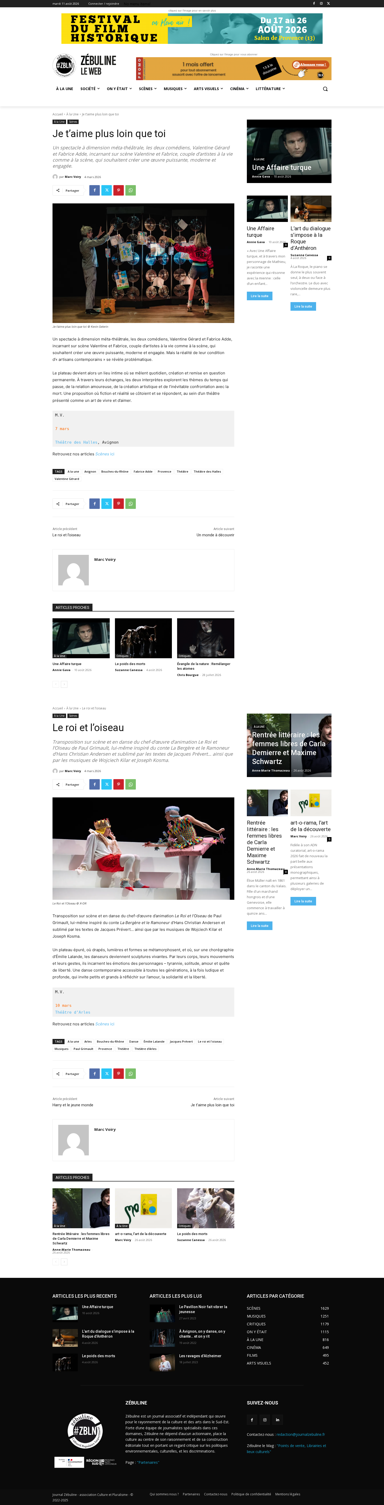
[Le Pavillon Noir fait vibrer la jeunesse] (162, 1313)
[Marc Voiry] (56, 176)
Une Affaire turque (67, 664)
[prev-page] (56, 684)
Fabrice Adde (143, 471)
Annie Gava (62, 670)
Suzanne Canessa (129, 670)
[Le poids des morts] (143, 638)
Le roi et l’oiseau (66, 535)
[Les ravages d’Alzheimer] (162, 1362)
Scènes (73, 122)
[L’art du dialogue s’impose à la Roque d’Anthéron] (310, 209)
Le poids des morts (130, 664)
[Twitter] (328, 4)
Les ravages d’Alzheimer (200, 1356)
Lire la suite (260, 296)
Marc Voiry (73, 177)
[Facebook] (314, 4)
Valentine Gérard (67, 479)
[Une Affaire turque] (81, 638)
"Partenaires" (148, 1462)
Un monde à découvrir (215, 535)
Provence (164, 471)
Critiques (123, 656)
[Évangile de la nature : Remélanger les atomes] (205, 638)
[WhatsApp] (130, 190)
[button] (325, 89)
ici (104, 453)
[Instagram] (321, 4)
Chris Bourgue (188, 675)
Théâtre (182, 471)
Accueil (58, 114)
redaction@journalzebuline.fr (301, 1434)
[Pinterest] (118, 190)
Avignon (90, 471)
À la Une (72, 114)
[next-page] (64, 684)
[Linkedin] (277, 1420)
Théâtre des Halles (76, 442)
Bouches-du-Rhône (115, 471)
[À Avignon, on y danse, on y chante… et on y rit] (162, 1338)
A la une (73, 471)
